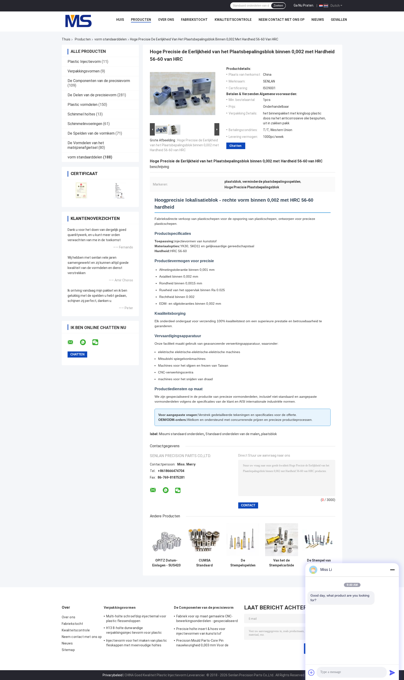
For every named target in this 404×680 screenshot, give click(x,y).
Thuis (66, 39)
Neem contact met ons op (281, 19)
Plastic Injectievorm (84, 61)
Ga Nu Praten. (304, 5)
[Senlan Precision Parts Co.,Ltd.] (75, 21)
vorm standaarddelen (110, 39)
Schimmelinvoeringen (85, 124)
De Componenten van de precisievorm (99, 81)
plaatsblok (269, 434)
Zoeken (278, 5)
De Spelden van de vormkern (91, 133)
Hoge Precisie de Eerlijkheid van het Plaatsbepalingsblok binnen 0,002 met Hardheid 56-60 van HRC (184, 145)
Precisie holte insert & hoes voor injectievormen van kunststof (200, 631)
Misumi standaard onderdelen (181, 434)
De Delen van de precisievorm (92, 95)
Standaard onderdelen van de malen (233, 434)
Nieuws (317, 19)
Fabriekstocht (194, 19)
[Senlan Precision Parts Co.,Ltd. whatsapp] (86, 342)
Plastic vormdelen (82, 104)
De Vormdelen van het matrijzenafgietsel (86, 145)
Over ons (166, 19)
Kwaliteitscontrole (233, 19)
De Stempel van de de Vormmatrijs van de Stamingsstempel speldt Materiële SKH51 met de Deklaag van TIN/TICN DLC (319, 562)
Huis (120, 19)
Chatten (235, 145)
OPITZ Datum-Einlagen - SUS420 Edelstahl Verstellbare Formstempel (166, 562)
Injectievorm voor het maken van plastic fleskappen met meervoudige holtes (136, 643)
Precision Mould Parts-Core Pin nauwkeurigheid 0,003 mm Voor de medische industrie (202, 643)
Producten (141, 19)
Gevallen (339, 19)
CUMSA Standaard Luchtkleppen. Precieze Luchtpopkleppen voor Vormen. (204, 562)
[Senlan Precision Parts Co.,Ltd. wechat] (98, 342)
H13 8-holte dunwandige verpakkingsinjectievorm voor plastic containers (134, 631)
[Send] (392, 672)
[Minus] (392, 570)
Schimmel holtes (81, 114)
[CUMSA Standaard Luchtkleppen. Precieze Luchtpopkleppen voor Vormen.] (204, 539)
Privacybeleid (113, 675)
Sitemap (68, 650)
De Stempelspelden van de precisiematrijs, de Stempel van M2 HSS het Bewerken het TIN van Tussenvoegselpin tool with (242, 562)
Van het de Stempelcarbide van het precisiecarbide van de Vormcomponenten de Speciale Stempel (281, 562)
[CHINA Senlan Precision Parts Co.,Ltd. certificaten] (81, 190)
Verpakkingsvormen (84, 71)
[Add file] (311, 672)
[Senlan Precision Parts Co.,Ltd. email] (73, 342)
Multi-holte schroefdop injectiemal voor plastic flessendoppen (136, 618)
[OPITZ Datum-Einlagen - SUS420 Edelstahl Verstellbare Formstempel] (166, 539)
